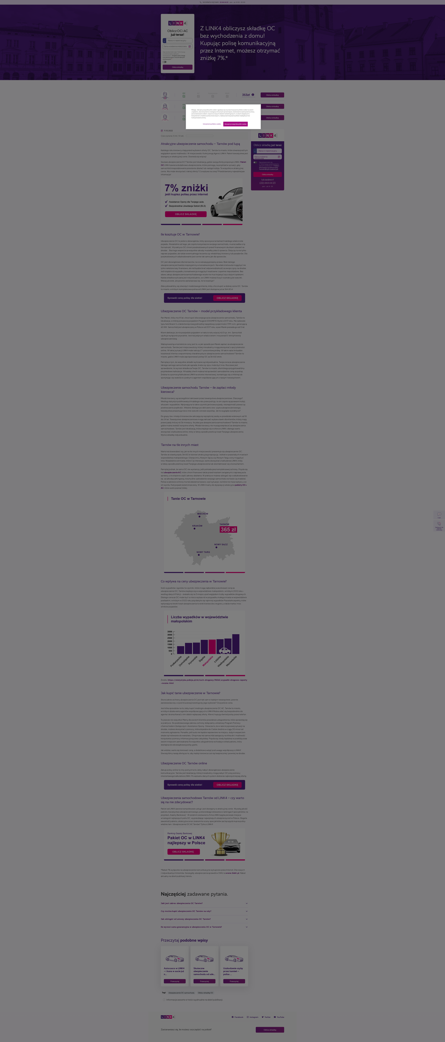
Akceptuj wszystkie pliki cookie (235, 124)
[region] (223, 116)
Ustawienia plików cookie (212, 124)
